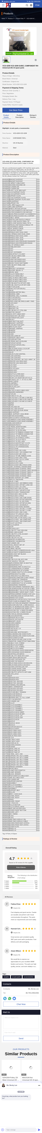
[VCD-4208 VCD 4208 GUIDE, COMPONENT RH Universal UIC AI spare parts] (19, 41)
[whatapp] (10, 998)
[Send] (39, 1130)
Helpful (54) (16, 932)
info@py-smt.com (9, 1)
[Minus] (39, 1085)
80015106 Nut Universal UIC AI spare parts (30, 1079)
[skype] (5, 998)
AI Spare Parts (20, 18)
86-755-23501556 (34, 1)
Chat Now (21, 1004)
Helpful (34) (16, 908)
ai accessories (28, 977)
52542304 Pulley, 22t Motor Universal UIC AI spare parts (10, 1079)
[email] (14, 998)
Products (10, 18)
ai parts (6, 977)
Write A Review (21, 867)
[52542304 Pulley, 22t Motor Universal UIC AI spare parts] (11, 1068)
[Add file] (2, 1130)
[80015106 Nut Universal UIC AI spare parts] (30, 1068)
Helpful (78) (16, 955)
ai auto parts (16, 977)
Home (3, 18)
